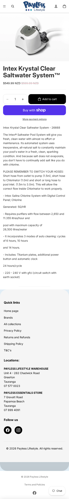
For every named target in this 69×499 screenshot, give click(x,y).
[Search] (12, 6)
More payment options (35, 119)
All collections (12, 324)
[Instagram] (18, 430)
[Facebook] (8, 430)
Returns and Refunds (17, 337)
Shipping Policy (13, 343)
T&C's (7, 350)
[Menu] (4, 6)
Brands (8, 317)
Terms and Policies (34, 484)
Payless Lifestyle (39, 476)
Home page (11, 310)
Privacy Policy (12, 330)
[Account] (56, 6)
